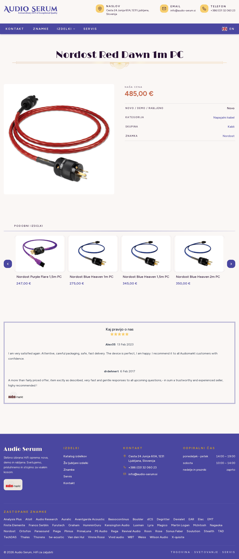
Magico (162, 525)
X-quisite (178, 537)
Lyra (150, 525)
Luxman (138, 525)
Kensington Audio (117, 525)
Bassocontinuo (118, 519)
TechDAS (10, 537)
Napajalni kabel (224, 117)
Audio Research (47, 519)
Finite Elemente (14, 525)
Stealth (209, 531)
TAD (221, 531)
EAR (191, 519)
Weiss (142, 537)
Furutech (58, 525)
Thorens (39, 537)
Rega (114, 531)
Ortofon (25, 531)
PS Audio (101, 531)
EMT (210, 519)
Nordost (229, 136)
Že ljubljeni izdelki (75, 463)
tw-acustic (56, 537)
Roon (148, 531)
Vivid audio (116, 537)
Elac (201, 519)
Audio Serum (23, 449)
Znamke (69, 469)
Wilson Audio (159, 537)
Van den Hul (76, 537)
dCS (150, 519)
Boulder (138, 519)
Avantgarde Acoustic (90, 519)
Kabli (231, 126)
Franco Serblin (39, 525)
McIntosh (199, 525)
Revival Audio (131, 531)
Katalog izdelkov (75, 456)
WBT (131, 537)
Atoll (28, 519)
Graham (73, 525)
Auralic (66, 519)
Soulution (193, 531)
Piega (57, 531)
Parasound (42, 531)
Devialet (179, 519)
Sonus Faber (174, 531)
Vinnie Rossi (96, 537)
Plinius (68, 531)
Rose (158, 531)
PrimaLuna (84, 531)
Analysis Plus (13, 519)
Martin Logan (180, 525)
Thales (25, 537)
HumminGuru (92, 525)
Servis (67, 476)
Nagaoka (216, 525)
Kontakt (69, 483)
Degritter (163, 519)
